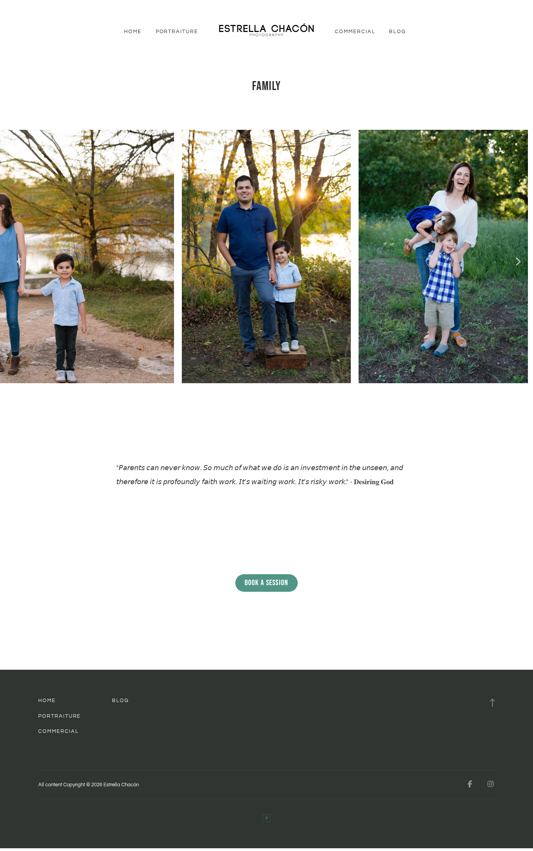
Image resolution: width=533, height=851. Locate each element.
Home (133, 31)
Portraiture (177, 31)
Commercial (355, 31)
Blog (397, 31)
